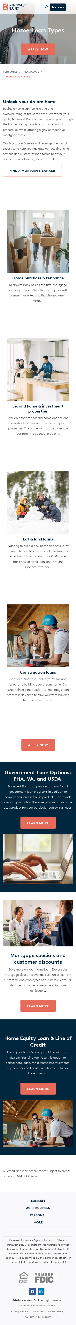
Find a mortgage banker (32, 171)
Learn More (38, 1006)
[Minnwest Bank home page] (14, 7)
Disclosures (38, 1311)
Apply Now (38, 745)
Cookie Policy (56, 1311)
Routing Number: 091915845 (38, 1305)
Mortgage (31, 71)
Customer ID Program (38, 1316)
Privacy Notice (19, 1311)
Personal (10, 71)
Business (38, 1200)
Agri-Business (38, 1208)
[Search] (46, 7)
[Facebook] (32, 1291)
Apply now (38, 49)
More (38, 1222)
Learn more (38, 823)
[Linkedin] (41, 1291)
